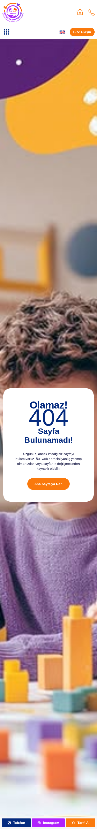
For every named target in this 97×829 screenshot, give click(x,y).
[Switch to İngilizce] (62, 32)
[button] (6, 32)
